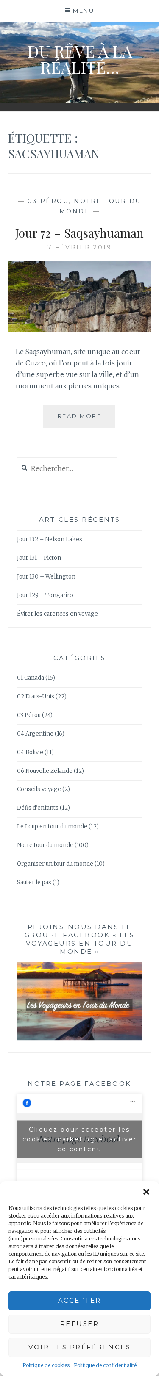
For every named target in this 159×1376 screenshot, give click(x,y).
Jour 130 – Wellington (46, 576)
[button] (146, 1192)
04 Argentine (35, 733)
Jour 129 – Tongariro (45, 595)
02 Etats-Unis (35, 696)
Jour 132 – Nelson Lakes (49, 539)
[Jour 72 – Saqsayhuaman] (79, 330)
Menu (83, 10)
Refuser (79, 1324)
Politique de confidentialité (105, 1365)
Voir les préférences (79, 1347)
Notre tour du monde (45, 845)
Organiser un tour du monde (55, 863)
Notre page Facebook (79, 1084)
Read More (86, 420)
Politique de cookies (46, 1365)
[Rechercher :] (67, 469)
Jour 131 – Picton (39, 558)
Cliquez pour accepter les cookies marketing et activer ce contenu (79, 1138)
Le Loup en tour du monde (52, 826)
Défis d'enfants (38, 807)
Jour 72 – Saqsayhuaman (79, 233)
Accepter (79, 1300)
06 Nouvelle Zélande (45, 771)
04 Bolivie (30, 752)
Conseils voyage (39, 789)
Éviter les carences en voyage (57, 613)
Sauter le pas (34, 882)
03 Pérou (48, 201)
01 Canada (30, 677)
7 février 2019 (79, 247)
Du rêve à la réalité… (79, 59)
